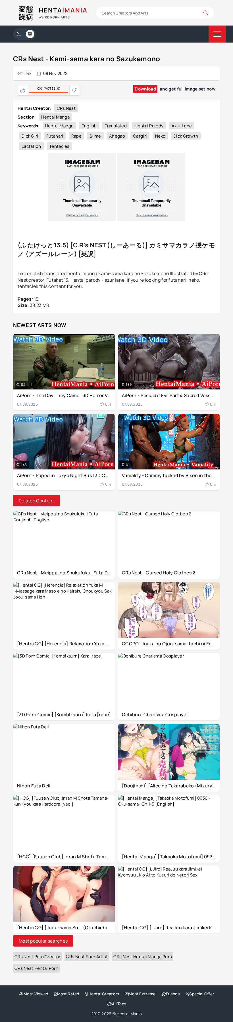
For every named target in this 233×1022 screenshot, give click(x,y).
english (89, 126)
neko (160, 136)
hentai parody (149, 126)
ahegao (117, 136)
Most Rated (68, 993)
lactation (31, 146)
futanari (54, 136)
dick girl (30, 136)
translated (116, 126)
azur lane (182, 126)
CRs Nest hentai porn (36, 968)
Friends (173, 993)
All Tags (119, 1003)
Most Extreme (142, 993)
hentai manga (59, 126)
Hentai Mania (129, 1013)
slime (95, 136)
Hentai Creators (103, 993)
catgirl (140, 136)
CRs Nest (66, 108)
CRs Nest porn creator (37, 957)
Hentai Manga (55, 117)
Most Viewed (36, 993)
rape (76, 136)
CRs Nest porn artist (87, 957)
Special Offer (201, 993)
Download (145, 89)
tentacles (59, 146)
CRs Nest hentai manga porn (142, 957)
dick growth (185, 136)
